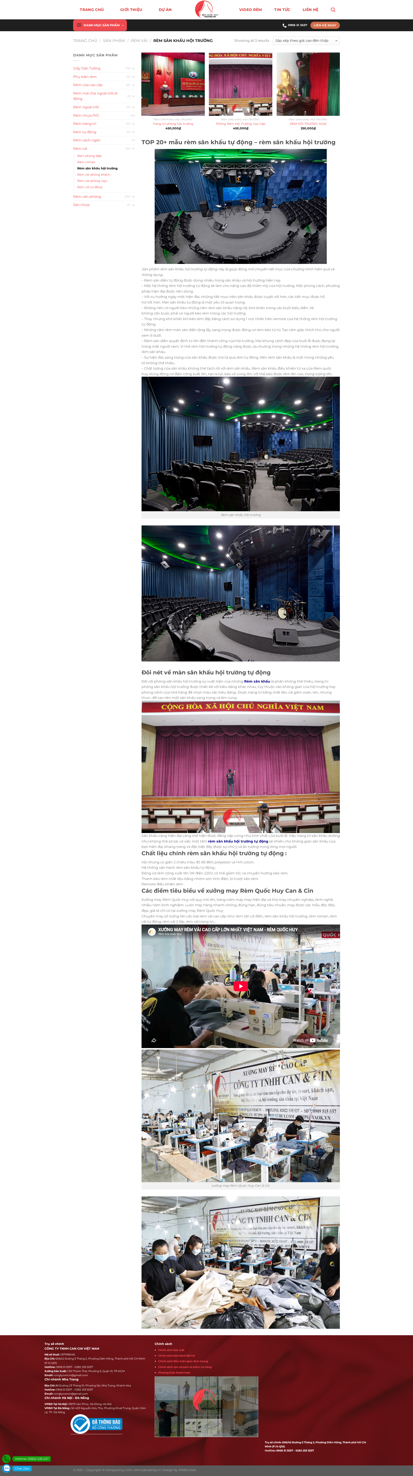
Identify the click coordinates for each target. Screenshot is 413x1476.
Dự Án (165, 10)
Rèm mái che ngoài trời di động (95, 96)
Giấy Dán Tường (86, 68)
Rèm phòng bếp (89, 156)
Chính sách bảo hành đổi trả (176, 1355)
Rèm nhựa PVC (86, 115)
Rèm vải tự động (89, 187)
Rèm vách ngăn (86, 140)
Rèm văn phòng (87, 197)
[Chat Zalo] (6, 1468)
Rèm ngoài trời (86, 107)
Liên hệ (310, 10)
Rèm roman (86, 162)
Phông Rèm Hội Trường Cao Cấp (240, 124)
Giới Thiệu (131, 10)
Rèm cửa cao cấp (88, 85)
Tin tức (282, 10)
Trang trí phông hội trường (173, 124)
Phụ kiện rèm (85, 77)
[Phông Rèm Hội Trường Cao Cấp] (240, 84)
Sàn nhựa (81, 205)
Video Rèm (250, 10)
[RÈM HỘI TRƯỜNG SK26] (308, 84)
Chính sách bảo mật (171, 1350)
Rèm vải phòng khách (93, 175)
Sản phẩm (114, 40)
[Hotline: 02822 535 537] (6, 1458)
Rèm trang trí (84, 124)
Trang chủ (92, 10)
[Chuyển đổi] (133, 68)
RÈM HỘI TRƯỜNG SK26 (308, 124)
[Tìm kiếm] (333, 9)
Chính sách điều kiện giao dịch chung (183, 1361)
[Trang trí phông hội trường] (173, 84)
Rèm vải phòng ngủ (92, 181)
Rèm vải (139, 40)
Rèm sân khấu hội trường (97, 168)
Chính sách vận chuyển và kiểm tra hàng (185, 1367)
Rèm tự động (84, 132)
